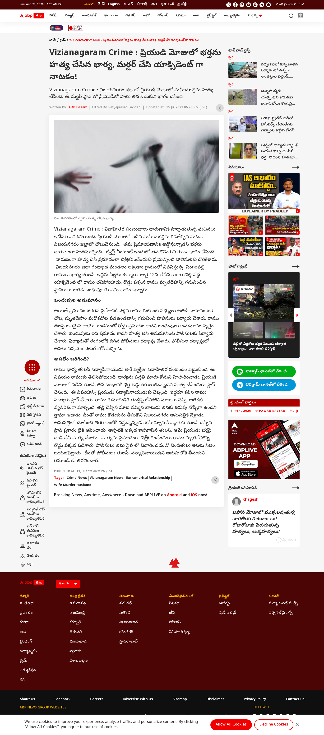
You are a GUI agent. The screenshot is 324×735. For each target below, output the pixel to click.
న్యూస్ (69, 16)
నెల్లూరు (75, 651)
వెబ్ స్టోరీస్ (34, 415)
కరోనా (24, 622)
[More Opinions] (296, 488)
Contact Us (295, 699)
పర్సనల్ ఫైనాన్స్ (281, 613)
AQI (30, 564)
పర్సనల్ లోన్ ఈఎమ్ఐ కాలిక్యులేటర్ (36, 514)
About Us (27, 699)
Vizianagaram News (107, 478)
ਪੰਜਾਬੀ (142, 4)
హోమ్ (53, 16)
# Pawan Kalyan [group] (270, 411)
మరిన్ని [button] (252, 16)
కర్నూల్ (75, 622)
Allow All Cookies (231, 724)
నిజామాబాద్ (128, 622)
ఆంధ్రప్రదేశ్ (89, 16)
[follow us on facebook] (235, 5)
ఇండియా (27, 603)
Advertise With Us (138, 699)
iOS (194, 495)
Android (174, 495)
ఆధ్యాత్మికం (232, 16)
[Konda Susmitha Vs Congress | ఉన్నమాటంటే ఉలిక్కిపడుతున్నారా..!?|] (245, 247)
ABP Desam (78, 108)
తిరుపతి (75, 632)
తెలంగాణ (111, 16)
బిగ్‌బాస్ (162, 16)
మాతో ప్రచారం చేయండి (290, 5)
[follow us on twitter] (228, 5)
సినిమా (180, 16)
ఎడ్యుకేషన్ (28, 670)
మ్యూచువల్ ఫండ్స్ (283, 603)
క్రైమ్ (63, 40)
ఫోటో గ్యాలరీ (36, 423)
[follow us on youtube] (248, 5)
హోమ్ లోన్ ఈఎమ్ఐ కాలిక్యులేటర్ (36, 497)
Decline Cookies (273, 724)
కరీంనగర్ (126, 632)
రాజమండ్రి (77, 613)
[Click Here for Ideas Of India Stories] (75, 28)
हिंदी (101, 4)
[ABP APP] (246, 464)
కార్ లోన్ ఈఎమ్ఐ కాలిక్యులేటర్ (36, 531)
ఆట (196, 16)
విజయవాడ (78, 641)
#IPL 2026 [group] (242, 411)
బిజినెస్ (130, 16)
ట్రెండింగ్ (26, 641)
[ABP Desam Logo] (32, 16)
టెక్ (22, 680)
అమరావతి (77, 603)
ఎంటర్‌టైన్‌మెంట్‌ (181, 596)
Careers (96, 699)
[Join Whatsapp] (268, 5)
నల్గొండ (124, 613)
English (114, 4)
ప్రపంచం (26, 613)
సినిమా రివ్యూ (31, 434)
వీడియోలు (34, 389)
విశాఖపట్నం (78, 661)
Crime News (77, 478)
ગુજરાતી (167, 4)
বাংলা (153, 4)
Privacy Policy (255, 699)
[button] (32, 371)
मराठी (128, 4)
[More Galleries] (296, 266)
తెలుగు (89, 4)
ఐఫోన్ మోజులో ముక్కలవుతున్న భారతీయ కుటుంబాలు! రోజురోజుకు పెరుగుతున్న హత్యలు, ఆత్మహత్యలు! (263, 522)
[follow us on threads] (242, 5)
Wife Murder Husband (72, 485)
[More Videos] (296, 167)
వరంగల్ (125, 603)
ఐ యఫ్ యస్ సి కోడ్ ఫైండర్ (35, 469)
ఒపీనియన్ (34, 444)
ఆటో (146, 16)
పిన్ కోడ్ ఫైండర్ (32, 483)
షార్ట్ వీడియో (35, 406)
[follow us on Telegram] (262, 5)
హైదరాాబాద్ (128, 641)
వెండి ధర (33, 556)
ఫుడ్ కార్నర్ (227, 613)
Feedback (62, 699)
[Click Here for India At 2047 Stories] (56, 28)
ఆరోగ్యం (225, 603)
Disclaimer (215, 699)
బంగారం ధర (33, 545)
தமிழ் (182, 4)
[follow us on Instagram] (255, 5)
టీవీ (172, 613)
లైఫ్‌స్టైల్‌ (211, 16)
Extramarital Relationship (148, 478)
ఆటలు (31, 398)
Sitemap (180, 699)
